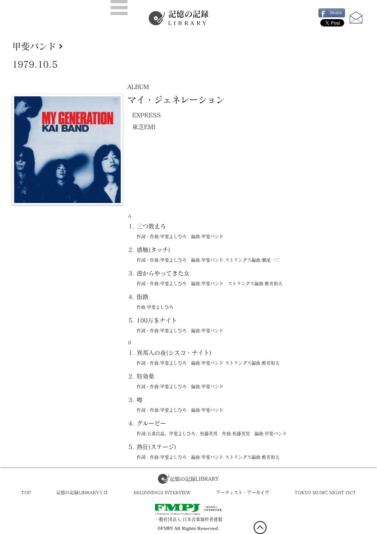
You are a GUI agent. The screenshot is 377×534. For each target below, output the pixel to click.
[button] (119, 7)
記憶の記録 (188, 18)
